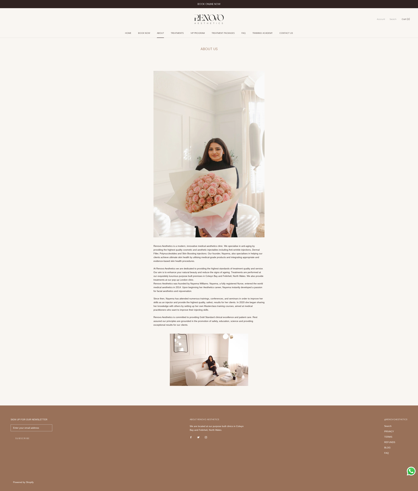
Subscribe (22, 438)
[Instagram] (206, 437)
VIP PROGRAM (198, 33)
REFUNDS (389, 442)
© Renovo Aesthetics (23, 477)
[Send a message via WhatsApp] (411, 471)
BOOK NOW (144, 33)
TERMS (388, 437)
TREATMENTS (177, 33)
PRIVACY (389, 431)
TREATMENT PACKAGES (223, 33)
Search (393, 19)
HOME (128, 33)
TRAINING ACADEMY (262, 33)
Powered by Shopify (23, 482)
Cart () (406, 19)
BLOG (387, 447)
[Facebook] (191, 437)
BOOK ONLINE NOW (209, 4)
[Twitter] (198, 437)
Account (381, 19)
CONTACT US (286, 33)
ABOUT (160, 33)
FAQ (243, 33)
